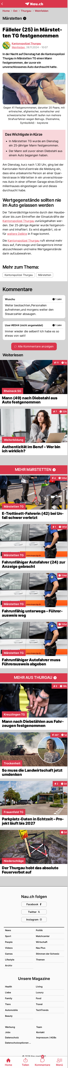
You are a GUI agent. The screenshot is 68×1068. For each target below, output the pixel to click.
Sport (8, 936)
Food (38, 998)
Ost (15, 10)
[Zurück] (2, 4)
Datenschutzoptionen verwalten (19, 1042)
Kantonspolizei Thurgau (26, 43)
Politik (39, 930)
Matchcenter (43, 936)
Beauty (8, 1016)
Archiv (8, 965)
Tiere (8, 1004)
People (8, 942)
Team (39, 1027)
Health (8, 986)
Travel (39, 1004)
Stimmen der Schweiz (47, 953)
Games (9, 953)
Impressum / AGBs (46, 1037)
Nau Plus (40, 947)
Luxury (39, 992)
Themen (40, 959)
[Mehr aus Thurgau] (34, 677)
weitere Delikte (17, 233)
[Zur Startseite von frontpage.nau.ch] (34, 3)
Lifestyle (9, 959)
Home (6, 10)
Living (39, 986)
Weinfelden (41, 10)
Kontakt (40, 1032)
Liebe (8, 992)
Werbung (10, 1027)
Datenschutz (12, 1037)
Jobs (7, 1032)
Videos (9, 947)
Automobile (11, 1010)
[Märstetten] (34, 18)
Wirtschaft (41, 942)
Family (8, 998)
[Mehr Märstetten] (34, 469)
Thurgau (26, 10)
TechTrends (42, 1010)
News (8, 930)
